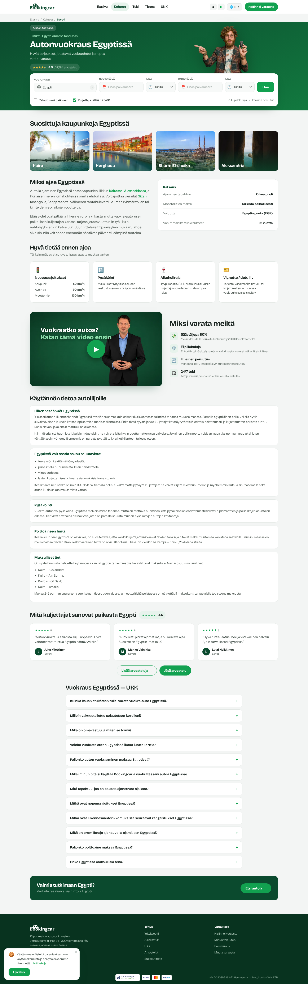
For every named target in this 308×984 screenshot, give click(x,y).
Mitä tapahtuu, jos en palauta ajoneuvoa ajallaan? (154, 789)
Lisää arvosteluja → (137, 670)
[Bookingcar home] (42, 6)
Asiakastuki (151, 940)
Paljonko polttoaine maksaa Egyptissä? (154, 847)
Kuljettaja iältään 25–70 (94, 100)
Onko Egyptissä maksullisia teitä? (154, 862)
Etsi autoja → (256, 888)
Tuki (135, 7)
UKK (164, 7)
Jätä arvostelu (175, 670)
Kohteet (120, 7)
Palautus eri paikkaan (53, 100)
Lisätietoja (39, 963)
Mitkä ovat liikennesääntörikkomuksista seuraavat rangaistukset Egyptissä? (154, 818)
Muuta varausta (224, 952)
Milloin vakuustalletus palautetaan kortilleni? (154, 715)
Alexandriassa (135, 191)
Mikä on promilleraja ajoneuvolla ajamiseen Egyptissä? (154, 833)
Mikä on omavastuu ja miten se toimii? (154, 730)
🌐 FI (235, 7)
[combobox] (68, 87)
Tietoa (150, 7)
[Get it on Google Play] (221, 7)
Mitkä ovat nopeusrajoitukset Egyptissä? (154, 803)
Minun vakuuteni (225, 940)
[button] (39, 87)
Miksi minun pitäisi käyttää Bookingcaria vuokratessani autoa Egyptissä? (154, 774)
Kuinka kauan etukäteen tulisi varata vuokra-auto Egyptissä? (154, 701)
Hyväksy (19, 972)
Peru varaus (222, 946)
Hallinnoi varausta (261, 7)
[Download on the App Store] (213, 7)
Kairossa (116, 191)
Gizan (142, 196)
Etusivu (102, 7)
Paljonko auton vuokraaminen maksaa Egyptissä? (154, 759)
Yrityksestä (151, 933)
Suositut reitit (153, 959)
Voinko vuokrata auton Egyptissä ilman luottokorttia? (154, 745)
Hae (266, 87)
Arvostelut (151, 952)
